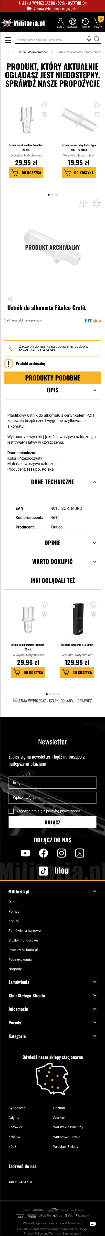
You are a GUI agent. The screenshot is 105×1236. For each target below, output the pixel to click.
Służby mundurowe (23, 940)
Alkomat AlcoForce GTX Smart (77, 645)
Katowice (16, 1127)
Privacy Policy (33, 1233)
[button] (44, 115)
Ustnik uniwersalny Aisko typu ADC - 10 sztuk (79, 147)
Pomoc (14, 911)
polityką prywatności (63, 811)
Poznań (59, 1108)
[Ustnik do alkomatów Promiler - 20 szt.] (26, 122)
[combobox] (58, 40)
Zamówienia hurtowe (25, 931)
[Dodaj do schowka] (44, 105)
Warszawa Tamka (66, 1137)
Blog (61, 871)
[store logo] (23, 23)
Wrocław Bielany (65, 1147)
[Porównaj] (83, 203)
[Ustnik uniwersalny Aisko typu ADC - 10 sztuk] (79, 122)
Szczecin (59, 1118)
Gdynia (14, 1118)
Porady (15, 1022)
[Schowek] (72, 22)
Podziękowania (20, 959)
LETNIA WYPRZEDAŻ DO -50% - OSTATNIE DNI (54, 3)
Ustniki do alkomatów (33, 52)
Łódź (12, 1147)
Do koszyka (31, 172)
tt (35, 871)
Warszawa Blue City (68, 1127)
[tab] (52, 396)
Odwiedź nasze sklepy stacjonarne (52, 1057)
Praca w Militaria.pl (23, 950)
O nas (13, 902)
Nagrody (15, 969)
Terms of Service (61, 1233)
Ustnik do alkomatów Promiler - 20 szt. (26, 147)
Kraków (14, 1137)
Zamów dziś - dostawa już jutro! (56, 8)
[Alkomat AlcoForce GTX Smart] (77, 621)
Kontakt (15, 921)
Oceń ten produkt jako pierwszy (23, 320)
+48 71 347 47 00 (20, 1182)
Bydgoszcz (17, 1108)
